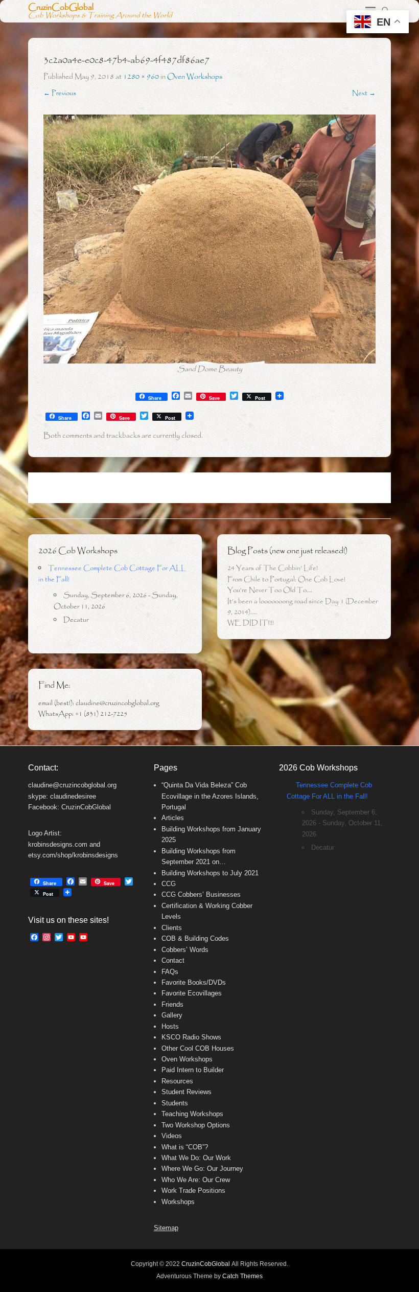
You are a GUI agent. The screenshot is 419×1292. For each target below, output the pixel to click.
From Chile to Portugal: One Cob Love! (286, 579)
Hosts (170, 1026)
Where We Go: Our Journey (202, 1168)
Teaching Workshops (192, 1114)
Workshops (178, 1202)
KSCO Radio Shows (191, 1037)
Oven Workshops (194, 76)
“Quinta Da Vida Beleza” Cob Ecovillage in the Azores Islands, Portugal (210, 796)
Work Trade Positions (193, 1190)
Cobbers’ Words (184, 950)
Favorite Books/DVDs (193, 982)
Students (174, 1103)
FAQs (169, 972)
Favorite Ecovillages (191, 993)
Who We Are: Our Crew (195, 1180)
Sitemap (166, 1228)
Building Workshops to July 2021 (210, 873)
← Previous (59, 93)
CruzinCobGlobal (61, 7)
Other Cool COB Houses (197, 1048)
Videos (171, 1136)
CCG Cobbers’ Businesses (201, 894)
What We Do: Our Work (196, 1158)
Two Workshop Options (195, 1125)
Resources (177, 1081)
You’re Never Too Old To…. (269, 590)
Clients (171, 928)
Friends (172, 1004)
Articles (172, 818)
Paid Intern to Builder (192, 1070)
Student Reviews (186, 1092)
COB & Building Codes (195, 938)
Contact (172, 960)
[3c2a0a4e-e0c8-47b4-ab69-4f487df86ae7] (209, 239)
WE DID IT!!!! (250, 623)
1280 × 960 (141, 76)
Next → (364, 93)
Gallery (171, 1015)
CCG (168, 884)
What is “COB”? (184, 1147)
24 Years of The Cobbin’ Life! (272, 568)
